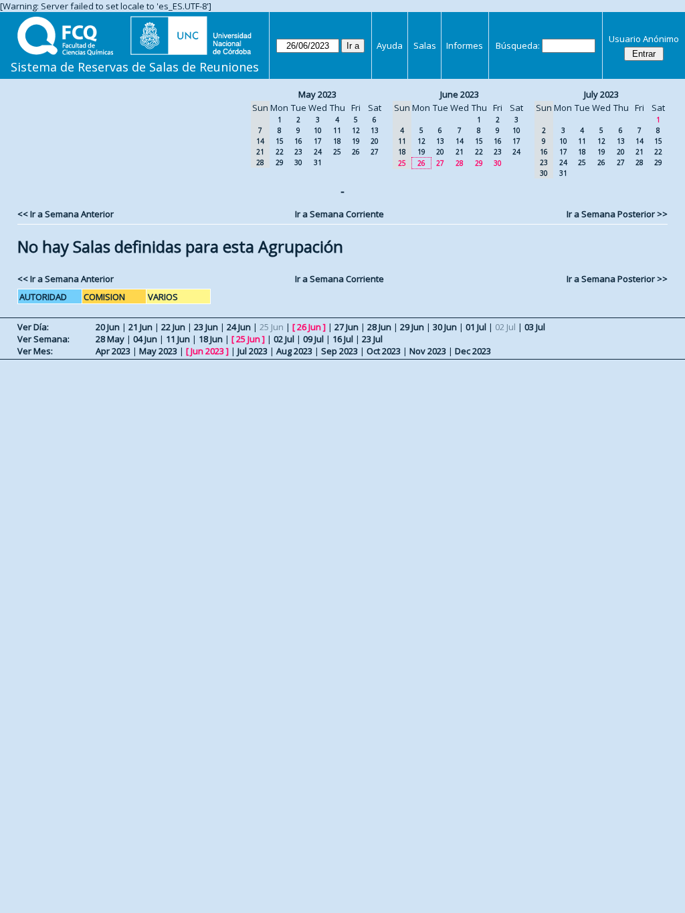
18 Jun (211, 339)
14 (460, 141)
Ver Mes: (35, 351)
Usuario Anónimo (644, 39)
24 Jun (239, 327)
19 (356, 141)
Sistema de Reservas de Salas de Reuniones (135, 67)
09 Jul (313, 339)
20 (375, 141)
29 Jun (412, 327)
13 (375, 130)
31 (318, 162)
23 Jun (206, 327)
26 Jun (309, 327)
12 (356, 130)
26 (356, 151)
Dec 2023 (473, 351)
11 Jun (178, 339)
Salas (424, 45)
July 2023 (601, 94)
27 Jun (346, 327)
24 (318, 151)
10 (318, 130)
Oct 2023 (384, 351)
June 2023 (459, 94)
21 (460, 151)
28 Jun (379, 327)
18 (337, 141)
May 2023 (317, 94)
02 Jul (284, 339)
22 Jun (173, 327)
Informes (464, 45)
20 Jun (108, 327)
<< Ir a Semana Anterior (65, 214)
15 (280, 141)
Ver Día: (33, 327)
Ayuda (390, 45)
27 (375, 151)
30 (298, 162)
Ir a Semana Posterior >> (617, 214)
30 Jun (445, 327)
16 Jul (342, 339)
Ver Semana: (43, 339)
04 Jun (145, 339)
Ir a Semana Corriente (339, 214)
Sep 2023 (339, 351)
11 (337, 130)
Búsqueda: (518, 45)
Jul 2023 (252, 351)
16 (298, 141)
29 (280, 162)
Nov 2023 (427, 351)
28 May (110, 339)
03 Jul (534, 327)
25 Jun (248, 339)
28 (460, 163)
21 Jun (140, 327)
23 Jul (372, 339)
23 (298, 151)
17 (318, 141)
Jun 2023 (207, 351)
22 (280, 151)
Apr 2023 (113, 351)
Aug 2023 (294, 351)
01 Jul (476, 327)
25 (337, 151)
